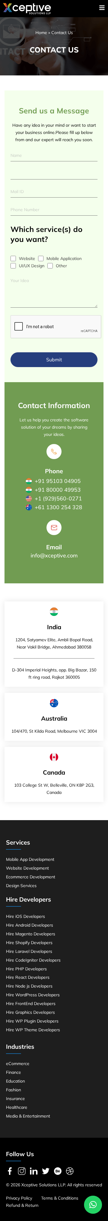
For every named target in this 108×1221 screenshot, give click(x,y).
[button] (93, 1205)
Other (61, 265)
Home (41, 32)
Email (54, 547)
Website (27, 258)
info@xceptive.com (54, 555)
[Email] (54, 527)
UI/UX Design (31, 265)
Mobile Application (64, 258)
